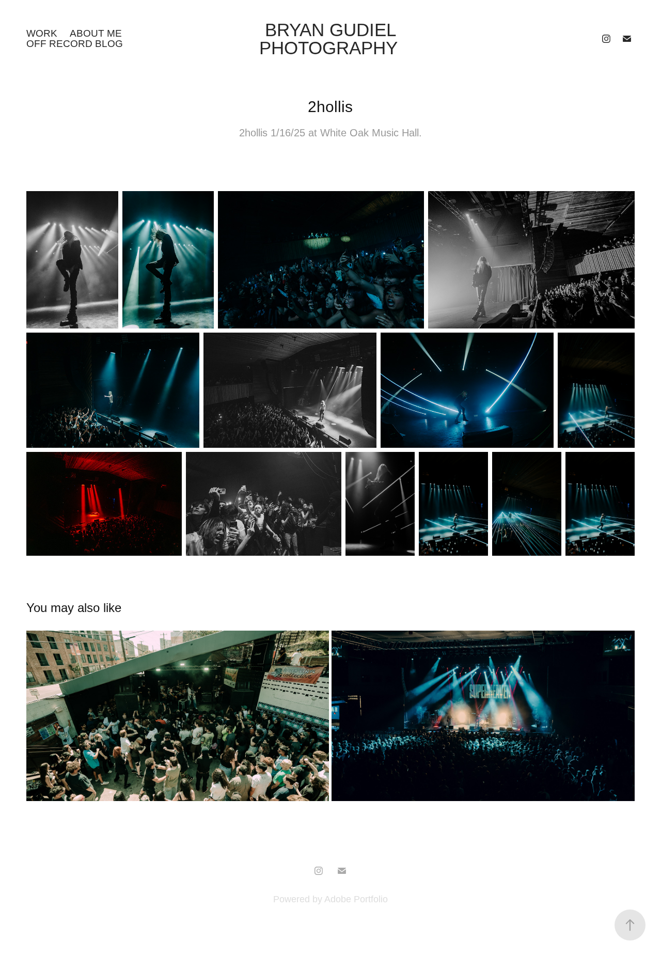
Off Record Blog (74, 43)
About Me (96, 33)
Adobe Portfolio (356, 899)
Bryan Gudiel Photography (330, 39)
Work (41, 33)
